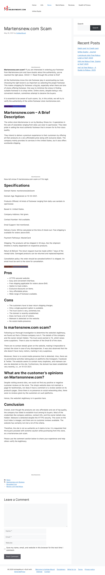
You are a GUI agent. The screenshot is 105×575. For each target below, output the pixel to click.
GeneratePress (19, 572)
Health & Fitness (85, 5)
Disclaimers (61, 569)
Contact (47, 572)
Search (80, 24)
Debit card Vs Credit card (88, 48)
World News (60, 5)
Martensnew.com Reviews (15, 482)
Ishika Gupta (36, 11)
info (42, 5)
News (49, 5)
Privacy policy (90, 569)
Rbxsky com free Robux (14, 486)
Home (34, 5)
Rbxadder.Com (11, 484)
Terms (80, 569)
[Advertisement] (35, 52)
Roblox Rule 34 (19, 106)
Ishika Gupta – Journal (87, 52)
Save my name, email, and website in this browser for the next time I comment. (34, 549)
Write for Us (71, 569)
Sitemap (39, 572)
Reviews (71, 5)
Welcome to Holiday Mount (45, 569)
